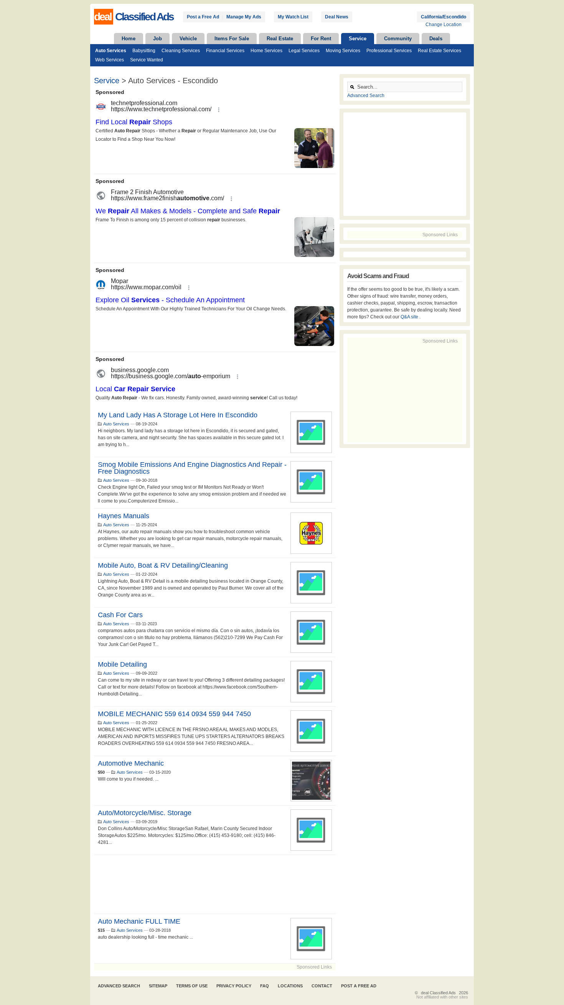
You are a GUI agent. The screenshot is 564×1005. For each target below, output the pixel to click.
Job (157, 38)
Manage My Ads (243, 17)
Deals (435, 38)
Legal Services (304, 50)
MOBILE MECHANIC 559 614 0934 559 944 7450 (174, 714)
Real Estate (280, 38)
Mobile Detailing (122, 664)
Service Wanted (146, 60)
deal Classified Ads (438, 992)
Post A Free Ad (358, 986)
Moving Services (343, 50)
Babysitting (143, 50)
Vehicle (188, 38)
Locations (290, 986)
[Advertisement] (215, 884)
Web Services (109, 60)
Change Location (443, 24)
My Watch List (293, 17)
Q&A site (410, 317)
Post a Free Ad (203, 17)
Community (398, 38)
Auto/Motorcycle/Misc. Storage (144, 813)
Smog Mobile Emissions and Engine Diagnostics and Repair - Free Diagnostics (192, 468)
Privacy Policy (233, 986)
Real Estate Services (439, 50)
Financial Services (225, 50)
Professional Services (389, 50)
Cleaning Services (181, 50)
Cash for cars (120, 615)
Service (357, 38)
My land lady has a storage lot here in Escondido (177, 415)
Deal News (336, 17)
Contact (322, 986)
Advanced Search (365, 95)
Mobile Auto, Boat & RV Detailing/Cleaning (163, 565)
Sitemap (158, 986)
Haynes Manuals (123, 516)
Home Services (266, 50)
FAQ (264, 986)
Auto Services (110, 50)
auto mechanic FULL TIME (139, 921)
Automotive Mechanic (131, 763)
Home (128, 38)
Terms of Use (192, 986)
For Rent (321, 38)
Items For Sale (231, 38)
